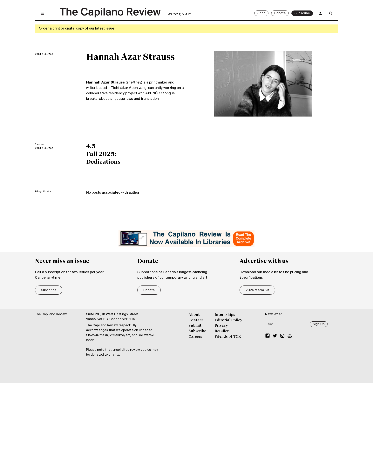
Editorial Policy (228, 320)
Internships (225, 315)
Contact (195, 320)
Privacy (221, 326)
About (194, 315)
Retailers (222, 331)
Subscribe (302, 13)
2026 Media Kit (257, 290)
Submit (194, 326)
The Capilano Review (51, 314)
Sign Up (319, 324)
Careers (195, 337)
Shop (261, 13)
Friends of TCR (228, 337)
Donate (280, 13)
